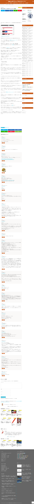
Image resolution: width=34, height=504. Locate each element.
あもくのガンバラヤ (3, 458)
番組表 (13, 44)
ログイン (23, 109)
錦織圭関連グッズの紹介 (4, 469)
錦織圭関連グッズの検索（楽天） (5, 468)
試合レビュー (17, 3)
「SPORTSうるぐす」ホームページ (5, 36)
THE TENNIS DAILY (3, 454)
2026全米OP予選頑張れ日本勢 (26, 89)
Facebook (14, 436)
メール (1, 391)
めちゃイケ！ (8, 47)
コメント (2, 382)
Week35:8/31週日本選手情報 (26, 84)
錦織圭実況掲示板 (3, 465)
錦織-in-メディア (7, 127)
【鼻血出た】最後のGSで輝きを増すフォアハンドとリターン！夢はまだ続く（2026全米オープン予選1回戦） (9, 484)
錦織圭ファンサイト (3, 459)
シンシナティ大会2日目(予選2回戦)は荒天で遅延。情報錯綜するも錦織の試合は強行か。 (9, 496)
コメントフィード (24, 111)
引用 (2, 150)
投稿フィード (23, 110)
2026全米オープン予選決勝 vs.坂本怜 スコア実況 (8, 478)
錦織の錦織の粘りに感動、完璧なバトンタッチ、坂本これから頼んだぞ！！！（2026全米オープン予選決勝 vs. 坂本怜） (27, 28)
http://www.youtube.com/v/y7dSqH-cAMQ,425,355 (8, 180)
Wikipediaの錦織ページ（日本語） (5, 455)
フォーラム (8, 3)
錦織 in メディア (3, 127)
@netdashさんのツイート (25, 80)
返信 (4, 150)
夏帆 (12, 105)
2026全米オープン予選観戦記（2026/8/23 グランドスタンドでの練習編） (9, 486)
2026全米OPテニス (19, 454)
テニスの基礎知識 (14, 3)
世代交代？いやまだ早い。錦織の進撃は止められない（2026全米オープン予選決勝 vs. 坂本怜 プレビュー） (27, 61)
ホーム (6, 3)
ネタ (23, 3)
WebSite (8, 436)
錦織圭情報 (11, 3)
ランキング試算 (20, 3)
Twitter (11, 436)
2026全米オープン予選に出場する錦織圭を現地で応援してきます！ (8, 493)
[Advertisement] (11, 16)
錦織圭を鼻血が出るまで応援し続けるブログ (17, 1)
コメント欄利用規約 (26, 3)
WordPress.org (23, 112)
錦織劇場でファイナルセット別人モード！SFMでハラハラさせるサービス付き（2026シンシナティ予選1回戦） (9, 499)
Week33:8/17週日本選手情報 (26, 90)
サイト (1, 394)
